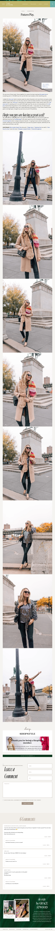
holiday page (18, 119)
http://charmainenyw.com (9, 834)
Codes (40, 4)
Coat (44, 85)
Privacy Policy (12, 929)
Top (43, 84)
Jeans (46, 84)
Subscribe (25, 4)
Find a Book (33, 4)
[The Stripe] (9, 4)
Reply (49, 836)
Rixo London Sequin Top (16, 127)
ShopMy (46, 4)
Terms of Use (5, 929)
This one (15, 102)
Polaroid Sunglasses (36, 129)
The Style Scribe (7, 875)
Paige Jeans (30, 127)
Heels (47, 85)
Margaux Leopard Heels (24, 129)
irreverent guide (7, 120)
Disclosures (18, 929)
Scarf (44, 86)
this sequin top (43, 94)
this (14, 129)
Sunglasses (45, 87)
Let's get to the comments (27, 755)
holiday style (30, 11)
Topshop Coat (38, 127)
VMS (49, 929)
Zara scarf (11, 99)
